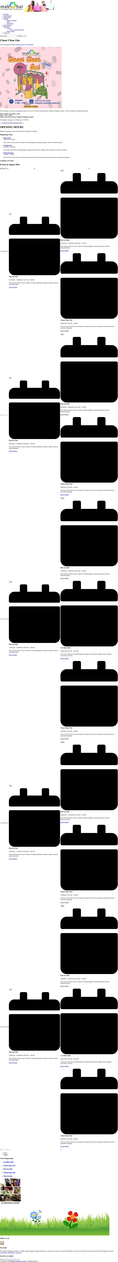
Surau (8, 22)
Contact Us (6, 33)
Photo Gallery (11, 31)
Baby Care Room (11, 20)
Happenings (6, 26)
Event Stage (10, 23)
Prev (5, 1153)
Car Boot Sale (4, 123)
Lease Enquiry (7, 25)
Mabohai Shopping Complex (18, 1261)
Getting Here (7, 17)
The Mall (5, 14)
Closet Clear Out (20, 44)
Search (2, 1259)
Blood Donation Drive (17, 123)
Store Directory (7, 16)
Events (9, 28)
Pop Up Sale (7, 138)
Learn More (3, 1252)
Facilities (5, 19)
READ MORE (13, 287)
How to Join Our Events (17, 30)
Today (5, 1155)
